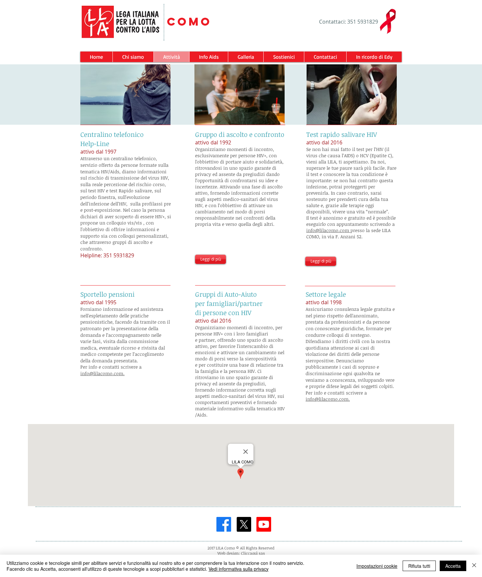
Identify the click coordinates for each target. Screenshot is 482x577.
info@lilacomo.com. (102, 373)
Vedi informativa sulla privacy (239, 569)
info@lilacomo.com (328, 230)
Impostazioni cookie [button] (376, 566)
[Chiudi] (474, 566)
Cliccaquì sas (253, 553)
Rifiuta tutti (419, 566)
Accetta (453, 566)
